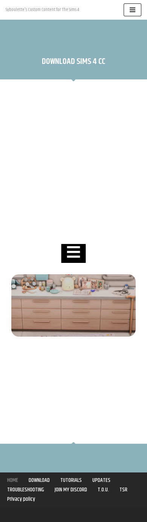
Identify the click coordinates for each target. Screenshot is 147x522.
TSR (123, 489)
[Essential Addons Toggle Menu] (73, 253)
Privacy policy (21, 499)
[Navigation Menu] (132, 9)
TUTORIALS (71, 480)
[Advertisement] (73, 162)
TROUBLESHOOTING (25, 489)
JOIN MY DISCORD (71, 489)
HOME (12, 480)
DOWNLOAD (39, 480)
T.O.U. (103, 489)
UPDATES (101, 480)
